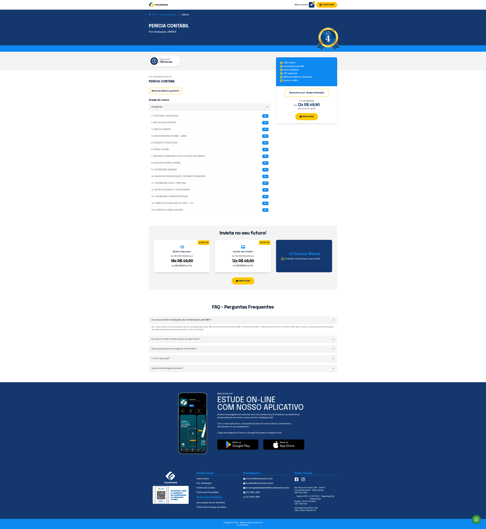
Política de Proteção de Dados (211, 507)
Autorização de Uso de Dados (211, 503)
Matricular (308, 116)
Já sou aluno (328, 5)
